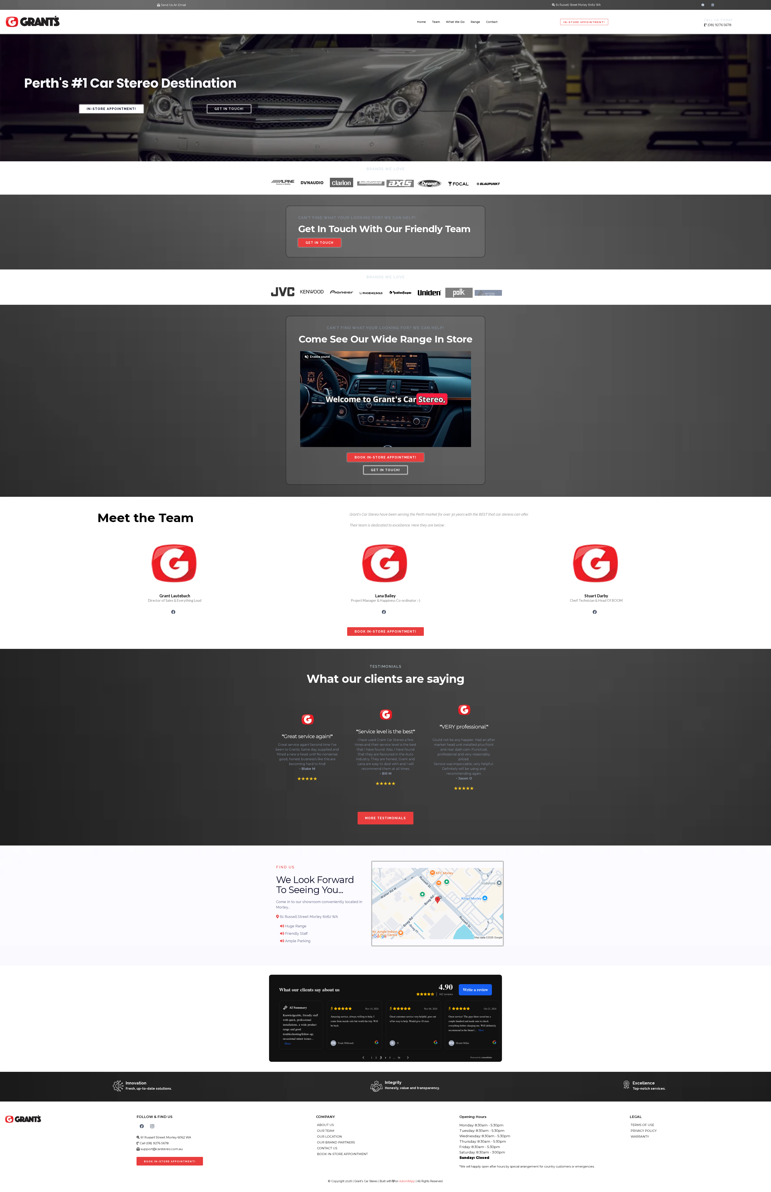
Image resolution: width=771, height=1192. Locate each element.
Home (421, 22)
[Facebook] (703, 5)
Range (475, 22)
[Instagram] (713, 5)
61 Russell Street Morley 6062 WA (578, 4)
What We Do (455, 22)
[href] (437, 903)
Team (436, 22)
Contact (492, 22)
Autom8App (407, 1181)
